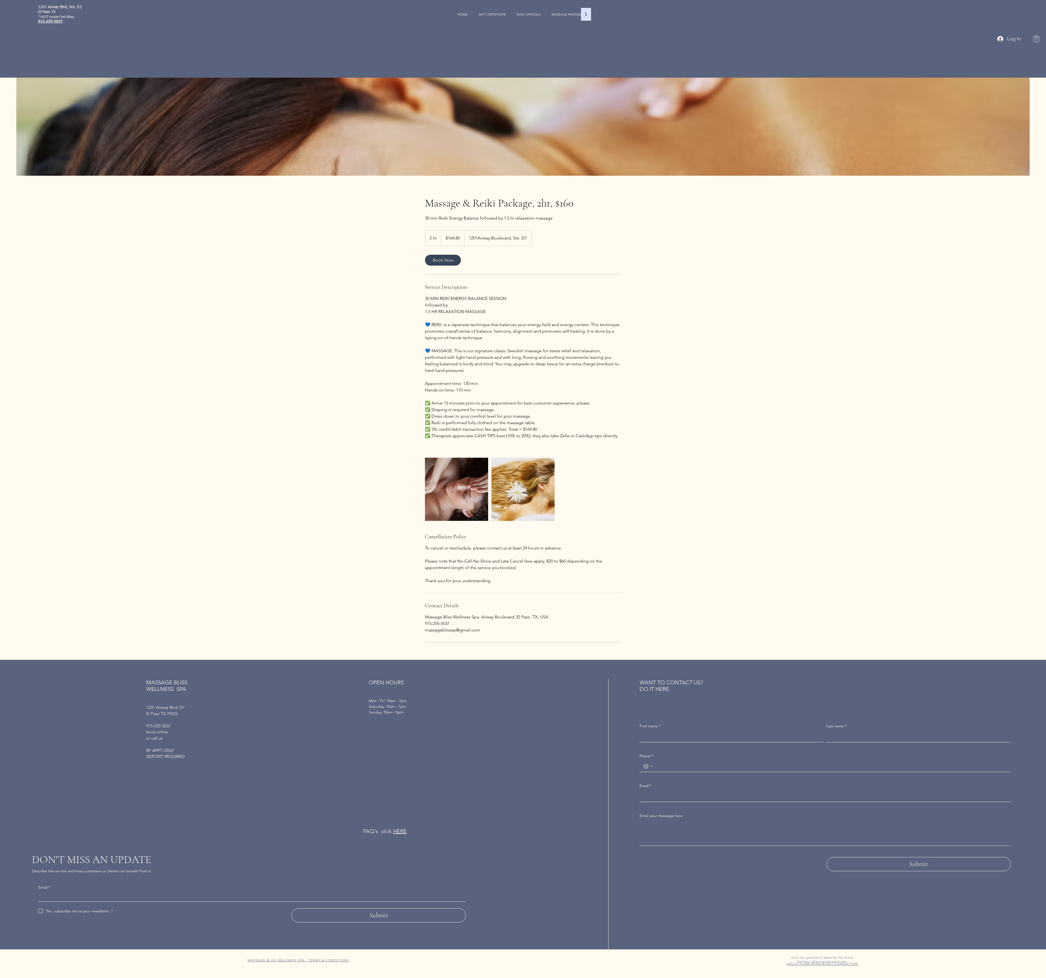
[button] (1036, 38)
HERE (400, 831)
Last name (836, 726)
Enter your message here (661, 815)
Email (44, 887)
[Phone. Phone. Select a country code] (648, 766)
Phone (646, 756)
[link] (443, 260)
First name (650, 726)
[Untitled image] (456, 489)
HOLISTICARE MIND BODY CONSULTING (822, 964)
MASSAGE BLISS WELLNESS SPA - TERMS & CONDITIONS (298, 960)
